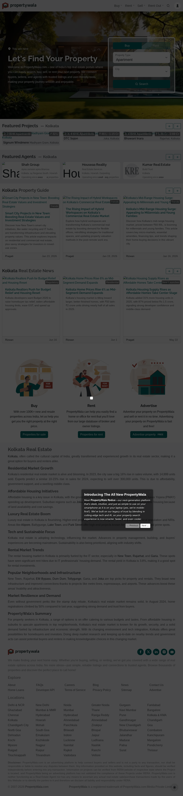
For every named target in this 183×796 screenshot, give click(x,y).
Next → (145, 525)
